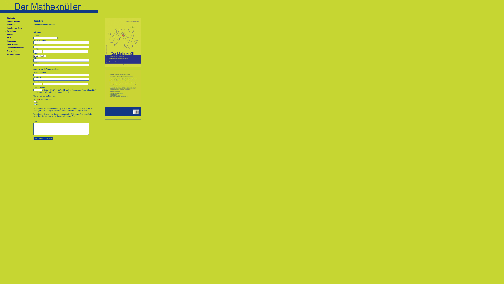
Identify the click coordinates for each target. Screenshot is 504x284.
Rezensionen (12, 44)
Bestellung (11, 31)
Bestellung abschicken (43, 139)
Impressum (11, 41)
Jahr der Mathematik (15, 48)
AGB (9, 38)
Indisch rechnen (13, 21)
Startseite (11, 18)
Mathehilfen (12, 51)
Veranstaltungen (13, 54)
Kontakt (10, 35)
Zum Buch (11, 25)
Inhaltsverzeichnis (14, 28)
